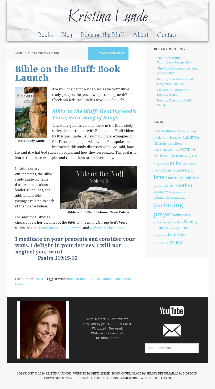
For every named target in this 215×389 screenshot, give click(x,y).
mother (184, 186)
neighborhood (178, 192)
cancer (177, 137)
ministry (192, 178)
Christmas (162, 143)
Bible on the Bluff (80, 279)
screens (158, 222)
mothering (162, 192)
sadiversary (182, 215)
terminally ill (160, 235)
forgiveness (161, 164)
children (190, 137)
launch (178, 170)
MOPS (170, 186)
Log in (166, 378)
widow (176, 242)
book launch (103, 279)
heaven (158, 170)
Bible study (182, 131)
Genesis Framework (122, 378)
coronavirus (166, 149)
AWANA (159, 131)
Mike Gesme (100, 373)
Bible (170, 131)
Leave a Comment (111, 53)
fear (194, 156)
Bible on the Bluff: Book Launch (67, 73)
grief (175, 163)
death (158, 156)
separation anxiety (173, 222)
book (193, 131)
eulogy (187, 156)
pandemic (177, 197)
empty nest (173, 156)
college (177, 143)
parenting (168, 204)
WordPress (149, 378)
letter (160, 177)
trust (173, 235)
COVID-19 (187, 150)
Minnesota (159, 186)
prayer (163, 214)
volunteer (161, 243)
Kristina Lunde (107, 17)
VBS (183, 235)
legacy (189, 170)
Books (38, 279)
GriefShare (190, 164)
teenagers (187, 227)
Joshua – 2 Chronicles (106, 228)
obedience (161, 197)
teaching (171, 228)
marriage (176, 178)
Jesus (168, 170)
